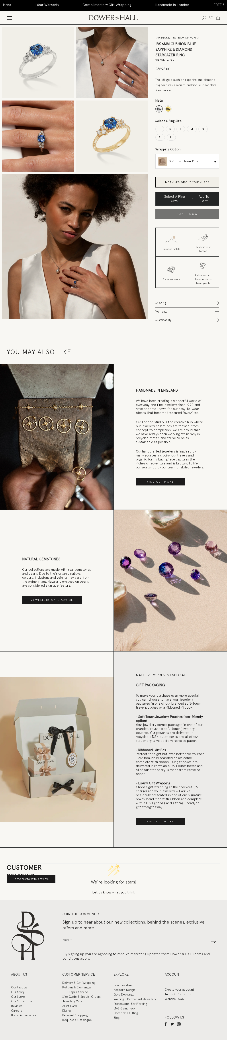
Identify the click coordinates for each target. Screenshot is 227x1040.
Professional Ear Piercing (130, 1003)
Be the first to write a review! (31, 879)
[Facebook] (165, 1024)
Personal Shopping (75, 1015)
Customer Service (78, 974)
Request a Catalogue (77, 1020)
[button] (187, 303)
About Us (19, 974)
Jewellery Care (72, 1001)
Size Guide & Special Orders (81, 996)
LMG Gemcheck (124, 1008)
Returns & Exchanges (77, 987)
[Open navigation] (9, 17)
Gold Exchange (124, 994)
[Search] (204, 17)
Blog (116, 1017)
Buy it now (187, 214)
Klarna (66, 1010)
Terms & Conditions (178, 994)
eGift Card (69, 1006)
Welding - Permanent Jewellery (135, 999)
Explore (121, 974)
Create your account (179, 989)
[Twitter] (172, 1024)
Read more (163, 90)
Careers (16, 1010)
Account (173, 974)
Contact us (19, 987)
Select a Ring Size (168, 121)
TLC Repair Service (75, 992)
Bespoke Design (124, 990)
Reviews (16, 1006)
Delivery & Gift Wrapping (78, 982)
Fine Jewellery (123, 985)
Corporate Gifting (126, 1013)
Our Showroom (21, 1001)
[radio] (159, 109)
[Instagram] (179, 1024)
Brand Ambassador (23, 1015)
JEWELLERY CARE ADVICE (52, 599)
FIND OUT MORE (160, 481)
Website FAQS (174, 999)
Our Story (17, 992)
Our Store (18, 996)
